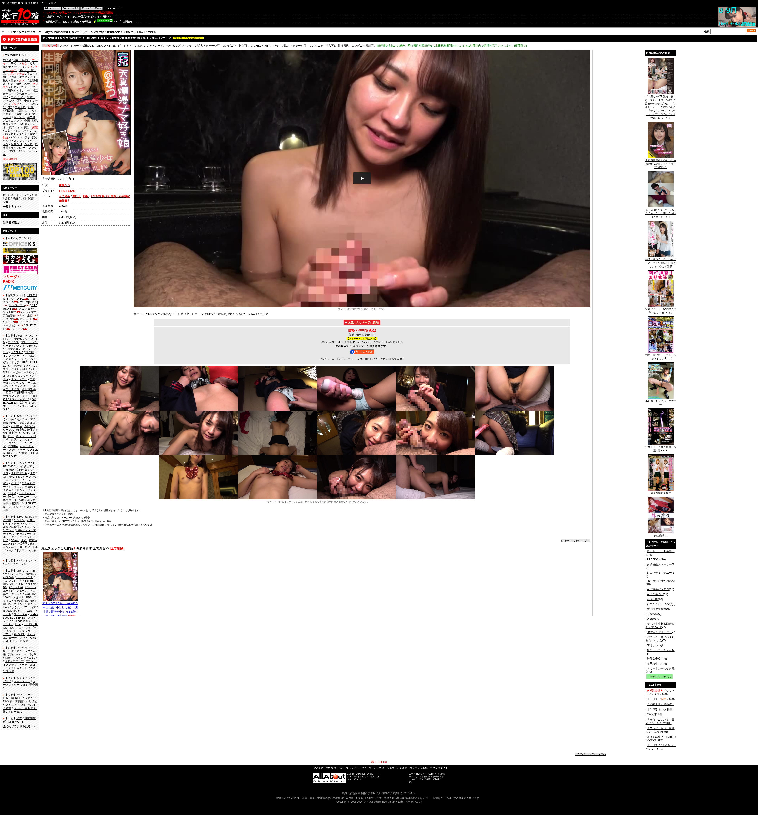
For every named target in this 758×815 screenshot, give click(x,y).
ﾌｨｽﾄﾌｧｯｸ (16, 144)
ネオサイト (29, 560)
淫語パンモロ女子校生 (661, 650)
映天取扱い (21, 365)
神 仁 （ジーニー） (20, 496)
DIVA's (15, 540)
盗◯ (27, 114)
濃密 (7, 198)
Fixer (18, 624)
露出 (27, 127)
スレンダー (20, 140)
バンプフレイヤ (12, 580)
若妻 (27, 83)
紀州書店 (16, 426)
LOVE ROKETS (12, 698)
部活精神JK (21, 600)
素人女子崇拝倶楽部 (19, 501)
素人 (32, 63)
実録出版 (21, 469)
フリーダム (20, 614)
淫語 (5, 97)
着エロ (28, 144)
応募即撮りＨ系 (23, 392)
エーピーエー (18, 372)
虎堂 (27, 547)
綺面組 (31, 429)
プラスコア (29, 607)
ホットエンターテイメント (19, 636)
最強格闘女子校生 (660, 493)
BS (5, 587)
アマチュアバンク (19, 381)
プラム (15, 607)
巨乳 (19, 100)
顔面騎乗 (8, 110)
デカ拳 (20, 533)
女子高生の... (655, 594)
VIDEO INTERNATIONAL (20, 297)
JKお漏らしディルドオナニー (660, 403)
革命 (29, 416)
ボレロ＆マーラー (25, 641)
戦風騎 (12, 493)
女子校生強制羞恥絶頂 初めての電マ (660, 625)
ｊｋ (19, 195)
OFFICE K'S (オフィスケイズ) (20, 397)
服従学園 (652, 599)
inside (30, 406)
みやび (33, 657)
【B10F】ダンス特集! (660, 709)
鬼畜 (7, 130)
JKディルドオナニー (659, 632)
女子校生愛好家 (656, 609)
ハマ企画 (27, 315)
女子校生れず (655, 663)
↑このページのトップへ (575, 540)
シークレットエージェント (20, 478)
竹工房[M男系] (29, 302)
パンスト (24, 87)
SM (10, 107)
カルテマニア (24, 419)
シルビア (30, 479)
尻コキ (23, 77)
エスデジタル (11, 369)
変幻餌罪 (19, 634)
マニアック (23, 651)
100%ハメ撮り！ (13, 597)
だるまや (19, 520)
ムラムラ (20, 657)
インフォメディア (14, 355)
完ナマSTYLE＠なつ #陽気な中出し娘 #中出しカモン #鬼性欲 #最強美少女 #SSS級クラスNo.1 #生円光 (60, 609)
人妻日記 (30, 594)
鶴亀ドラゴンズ (26, 530)
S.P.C (6, 409)
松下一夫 (8, 651)
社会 (11, 195)
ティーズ (17, 328)
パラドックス (24, 577)
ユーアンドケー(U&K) (19, 683)
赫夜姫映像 (10, 422)
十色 (24, 540)
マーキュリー (24, 647)
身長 (5, 201)
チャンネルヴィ (23, 523)
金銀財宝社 (10, 432)
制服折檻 (652, 614)
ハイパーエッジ (14, 573)
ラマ (27, 698)
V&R (29, 610)
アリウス (13, 342)
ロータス (16, 711)
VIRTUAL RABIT (26, 570)
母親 (34, 195)
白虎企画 (8, 318)
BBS (29, 597)
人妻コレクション (19, 592)
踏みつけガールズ (19, 604)
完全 (26, 195)
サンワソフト (17, 305)
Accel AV (21, 335)
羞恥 (13, 134)
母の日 (30, 573)
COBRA (9, 322)
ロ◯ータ (19, 67)
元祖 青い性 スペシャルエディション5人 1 (660, 356)
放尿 (31, 107)
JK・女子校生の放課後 (661, 581)
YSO (19, 718)
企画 (27, 120)
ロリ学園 (31, 701)
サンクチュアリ (25, 466)
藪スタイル (23, 678)
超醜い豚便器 (11, 526)
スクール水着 (19, 124)
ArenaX (32, 345)
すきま (15, 483)
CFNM (7, 60)
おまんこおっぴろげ (659, 604)
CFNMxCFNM (12, 476)
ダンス (23, 134)
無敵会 (9, 657)
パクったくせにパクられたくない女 (660, 638)
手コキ (31, 73)
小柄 (23, 198)
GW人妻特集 (654, 714)
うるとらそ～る (23, 359)
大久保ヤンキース (14, 396)
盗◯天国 (22, 543)
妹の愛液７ (660, 535)
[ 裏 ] (70, 178)
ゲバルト (24, 439)
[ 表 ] (60, 178)
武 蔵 (33, 654)
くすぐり (8, 114)
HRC (25, 362)
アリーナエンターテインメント (20, 344)
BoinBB (29, 580)
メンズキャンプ (20, 667)
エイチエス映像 (19, 387)
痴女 (13, 80)
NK (18, 560)
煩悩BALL (9, 584)
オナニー (24, 90)
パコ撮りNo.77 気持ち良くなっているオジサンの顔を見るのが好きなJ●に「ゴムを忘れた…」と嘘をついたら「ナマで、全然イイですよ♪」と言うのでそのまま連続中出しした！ (660, 107)
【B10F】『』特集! (661, 699)
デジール (21, 537)
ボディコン (15, 127)
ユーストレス (22, 681)
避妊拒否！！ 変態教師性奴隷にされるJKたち (660, 310)
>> (12, 206)
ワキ (27, 137)
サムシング (23, 463)
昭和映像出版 (19, 473)
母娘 (15, 198)
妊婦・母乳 (15, 83)
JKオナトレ (654, 645)
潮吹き (12, 90)
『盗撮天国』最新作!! (660, 704)
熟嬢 (22, 500)
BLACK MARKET (13, 610)
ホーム (6, 32)
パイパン (16, 137)
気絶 (19, 114)
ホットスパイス (18, 627)
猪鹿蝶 (29, 352)
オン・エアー (19, 379)
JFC (32, 473)
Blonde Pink (21, 620)
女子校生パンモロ (658, 589)
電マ (32, 134)
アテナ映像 (16, 338)
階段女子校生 (655, 658)
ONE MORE (15, 721)
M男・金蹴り (21, 60)
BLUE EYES (17, 617)
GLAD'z (24, 432)
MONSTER (27, 318)
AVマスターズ (22, 385)
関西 (31, 198)
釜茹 (22, 422)
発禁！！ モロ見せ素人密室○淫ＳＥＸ (660, 449)
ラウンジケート (26, 694)
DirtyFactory (24, 516)
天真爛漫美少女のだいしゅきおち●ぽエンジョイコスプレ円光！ (660, 164)
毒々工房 (16, 547)
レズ (24, 103)
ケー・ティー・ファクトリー (18, 448)
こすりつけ (18, 97)
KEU (11, 436)
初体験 (651, 618)
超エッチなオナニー (659, 572)
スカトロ (20, 107)
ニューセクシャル (16, 563)
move (24, 654)
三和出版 (8, 469)
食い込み (19, 117)
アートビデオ (16, 406)
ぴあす (32, 584)
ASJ (33, 365)
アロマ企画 (11, 349)
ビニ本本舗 (16, 587)
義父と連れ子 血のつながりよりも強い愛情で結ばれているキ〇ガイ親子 (660, 263)
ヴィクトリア (11, 362)
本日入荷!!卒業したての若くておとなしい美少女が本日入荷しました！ (660, 213)
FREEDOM (654, 559)
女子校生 (18, 32)
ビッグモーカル (20, 590)
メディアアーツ (14, 661)
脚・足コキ (10, 77)
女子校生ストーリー (659, 564)
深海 (5, 483)
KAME (20, 416)
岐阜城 (20, 429)
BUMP (21, 584)
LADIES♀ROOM (15, 704)
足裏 (13, 87)
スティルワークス (18, 506)
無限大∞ (13, 654)
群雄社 (25, 453)
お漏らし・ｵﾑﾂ (25, 110)
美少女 (7, 67)
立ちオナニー (24, 93)
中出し (28, 100)
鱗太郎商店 (17, 701)
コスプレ (16, 120)
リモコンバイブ (22, 130)
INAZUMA (17, 352)
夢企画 (33, 684)
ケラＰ (18, 443)
